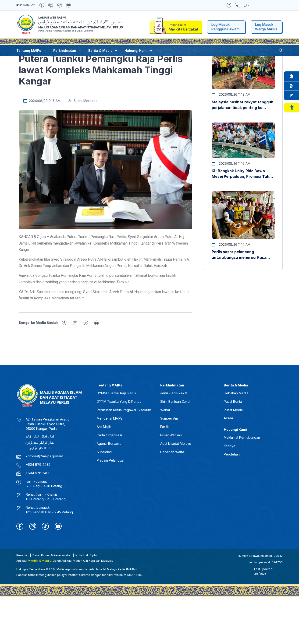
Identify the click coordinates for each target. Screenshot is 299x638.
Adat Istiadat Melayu (175, 443)
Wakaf (165, 410)
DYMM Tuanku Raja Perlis (116, 393)
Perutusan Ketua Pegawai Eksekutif (124, 410)
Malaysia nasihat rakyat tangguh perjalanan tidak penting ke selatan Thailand (242, 108)
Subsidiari (104, 452)
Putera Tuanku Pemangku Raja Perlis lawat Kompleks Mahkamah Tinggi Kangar (101, 70)
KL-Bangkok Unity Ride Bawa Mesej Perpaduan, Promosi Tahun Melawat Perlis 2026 (243, 176)
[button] (291, 107)
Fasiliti (164, 427)
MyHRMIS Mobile (39, 560)
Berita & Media (100, 51)
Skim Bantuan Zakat (175, 401)
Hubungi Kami (136, 51)
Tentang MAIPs (28, 51)
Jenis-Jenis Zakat (173, 393)
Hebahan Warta (172, 452)
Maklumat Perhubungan (242, 437)
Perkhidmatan (64, 51)
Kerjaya (229, 446)
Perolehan (232, 454)
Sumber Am (169, 418)
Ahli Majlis (104, 427)
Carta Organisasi (109, 435)
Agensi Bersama (109, 443)
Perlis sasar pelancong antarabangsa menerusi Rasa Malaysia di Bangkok (239, 257)
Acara (228, 418)
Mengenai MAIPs (109, 418)
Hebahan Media (236, 393)
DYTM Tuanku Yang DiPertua (119, 401)
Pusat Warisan (171, 435)
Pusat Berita (233, 401)
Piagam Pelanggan (111, 460)
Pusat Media (233, 410)
